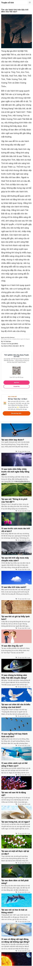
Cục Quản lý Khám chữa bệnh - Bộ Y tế (12, 346)
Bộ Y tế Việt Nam (6, 341)
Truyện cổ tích (7, 2)
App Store (16, 382)
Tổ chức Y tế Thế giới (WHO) (9, 344)
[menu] (30, 2)
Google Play (17, 386)
